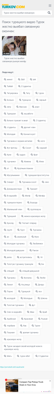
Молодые (27, 298)
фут (33, 305)
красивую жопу (13, 339)
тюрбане (10, 325)
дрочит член (29, 127)
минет (9, 79)
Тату (27, 93)
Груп (22, 229)
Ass (24, 325)
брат (35, 154)
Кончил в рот (29, 134)
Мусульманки (13, 175)
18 (41, 257)
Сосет (28, 147)
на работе (28, 113)
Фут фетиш (11, 147)
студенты (11, 127)
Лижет (9, 284)
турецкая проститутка (38, 175)
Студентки (43, 355)
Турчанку (11, 277)
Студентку (41, 120)
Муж (36, 236)
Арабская (11, 318)
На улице (25, 284)
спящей (10, 270)
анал (37, 106)
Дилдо (40, 284)
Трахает (34, 188)
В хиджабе (11, 195)
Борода (33, 202)
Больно (10, 99)
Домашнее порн (14, 188)
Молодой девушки (15, 250)
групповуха (35, 209)
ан (7, 236)
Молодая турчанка (15, 243)
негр (8, 106)
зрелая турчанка (30, 332)
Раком (35, 250)
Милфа (41, 195)
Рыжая (44, 318)
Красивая (28, 318)
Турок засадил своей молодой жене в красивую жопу (23, 348)
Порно (9, 291)
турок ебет (24, 355)
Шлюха (43, 298)
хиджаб (43, 147)
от (7, 168)
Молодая (10, 134)
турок (41, 93)
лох (40, 291)
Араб (44, 311)
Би (42, 264)
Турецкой (25, 291)
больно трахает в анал (17, 120)
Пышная (10, 332)
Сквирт (10, 181)
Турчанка (36, 229)
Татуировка (12, 93)
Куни (8, 154)
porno (9, 257)
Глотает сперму (29, 223)
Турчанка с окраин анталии (19, 140)
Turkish (9, 86)
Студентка (26, 86)
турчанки (11, 161)
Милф (27, 195)
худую (22, 154)
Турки (37, 325)
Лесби (42, 277)
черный (42, 99)
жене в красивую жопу (34, 216)
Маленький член (14, 209)
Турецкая (11, 113)
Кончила (27, 277)
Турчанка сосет (29, 181)
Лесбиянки (37, 243)
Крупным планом (25, 168)
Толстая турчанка (15, 305)
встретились (25, 257)
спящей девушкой (30, 270)
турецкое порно (14, 202)
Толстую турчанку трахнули (19, 264)
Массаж (23, 106)
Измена (27, 161)
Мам (31, 311)
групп (9, 229)
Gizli (22, 79)
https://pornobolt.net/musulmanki (12, 367)
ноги (42, 140)
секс (46, 181)
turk (34, 79)
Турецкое (26, 99)
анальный (21, 236)
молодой (10, 298)
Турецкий (11, 216)
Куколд (10, 223)
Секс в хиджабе (14, 311)
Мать (9, 355)
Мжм (41, 161)
